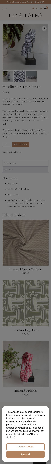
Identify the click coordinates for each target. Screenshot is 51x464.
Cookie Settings (26, 446)
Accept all (25, 454)
